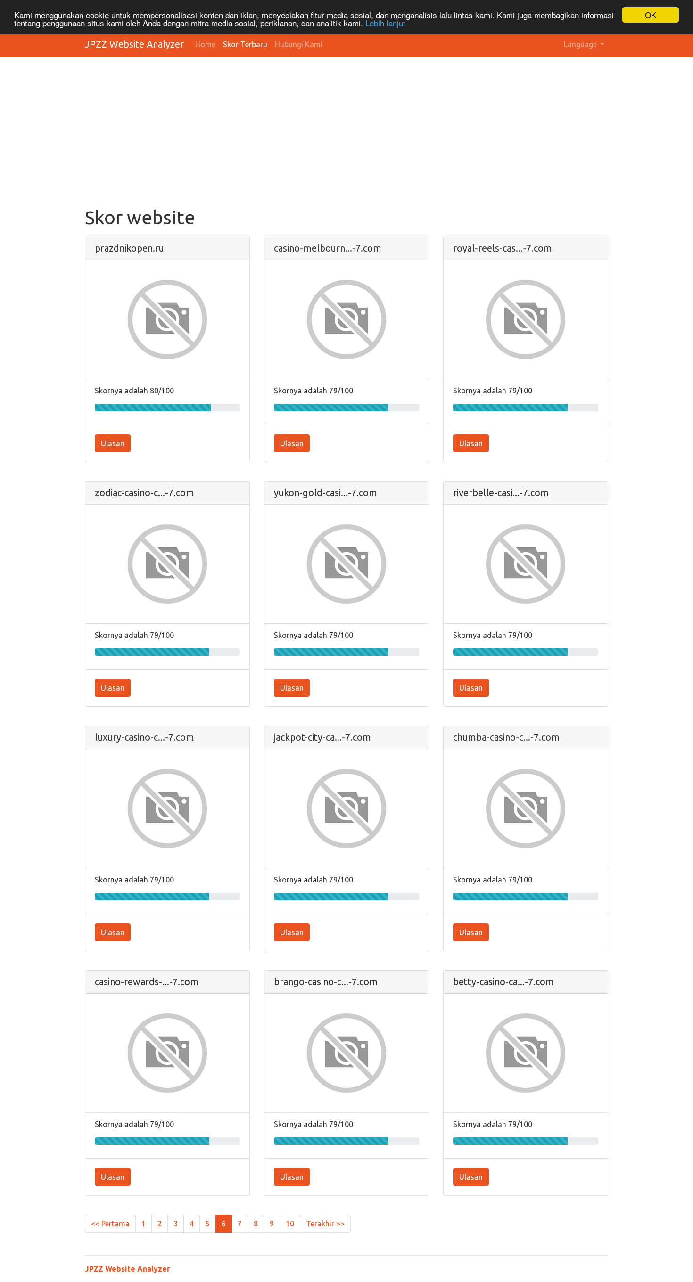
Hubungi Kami (298, 44)
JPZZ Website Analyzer (134, 44)
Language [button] (581, 44)
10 (290, 1223)
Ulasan (112, 443)
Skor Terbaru (245, 44)
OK (650, 15)
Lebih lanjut (385, 23)
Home (205, 44)
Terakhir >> (325, 1223)
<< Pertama (110, 1223)
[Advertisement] (368, 136)
